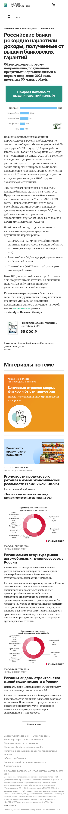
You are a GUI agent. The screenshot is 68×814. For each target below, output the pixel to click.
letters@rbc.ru (10, 804)
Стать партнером (33, 740)
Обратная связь (41, 736)
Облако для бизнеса (15, 758)
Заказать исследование (17, 736)
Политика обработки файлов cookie (23, 747)
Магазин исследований (20, 5)
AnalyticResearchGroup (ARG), (20, 28)
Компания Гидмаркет (15, 549)
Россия (7, 350)
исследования (21, 308)
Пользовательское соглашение (21, 743)
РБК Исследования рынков (22, 382)
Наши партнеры (12, 740)
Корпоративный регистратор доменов (25, 762)
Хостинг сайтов (12, 766)
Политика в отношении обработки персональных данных (30, 753)
